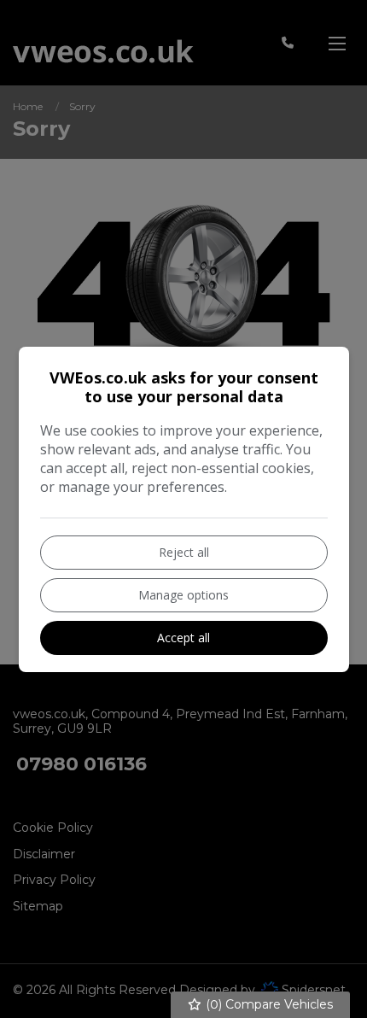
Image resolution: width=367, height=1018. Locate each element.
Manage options (183, 595)
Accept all (183, 637)
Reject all (184, 552)
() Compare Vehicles (267, 1004)
